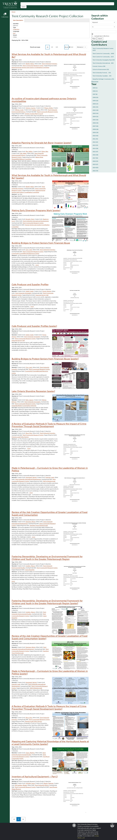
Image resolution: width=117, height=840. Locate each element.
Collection (16, 29)
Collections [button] (5, 17)
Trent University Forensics (49, 63)
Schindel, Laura (30, 783)
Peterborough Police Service (20, 437)
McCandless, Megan (21, 785)
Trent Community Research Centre (33, 65)
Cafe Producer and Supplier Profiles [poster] (34, 326)
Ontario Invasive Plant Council (34, 113)
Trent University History (42, 785)
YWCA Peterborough (49, 481)
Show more (94, 81)
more (37, 265)
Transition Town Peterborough (39, 525)
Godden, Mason (30, 566)
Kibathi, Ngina (30, 63)
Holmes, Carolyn (30, 108)
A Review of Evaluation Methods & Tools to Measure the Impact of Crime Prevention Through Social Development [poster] (49, 707)
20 (47, 47)
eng (14, 33)
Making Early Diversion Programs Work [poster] (36, 210)
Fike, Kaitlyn (29, 151)
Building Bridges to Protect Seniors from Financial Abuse (41, 243)
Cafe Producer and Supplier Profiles (30, 284)
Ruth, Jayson (29, 400)
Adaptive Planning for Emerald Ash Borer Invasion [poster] (41, 142)
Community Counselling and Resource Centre (25, 253)
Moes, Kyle (29, 433)
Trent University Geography (23, 293)
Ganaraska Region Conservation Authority (24, 405)
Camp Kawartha (29, 569)
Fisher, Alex (44, 151)
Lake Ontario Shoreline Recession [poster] (33, 391)
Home (13, 12)
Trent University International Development (36, 221)
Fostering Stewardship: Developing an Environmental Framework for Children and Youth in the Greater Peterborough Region (47, 558)
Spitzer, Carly (36, 110)
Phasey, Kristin (48, 108)
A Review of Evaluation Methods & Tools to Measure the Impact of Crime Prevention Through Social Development (49, 425)
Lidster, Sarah (29, 291)
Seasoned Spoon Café (41, 295)
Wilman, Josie (19, 110)
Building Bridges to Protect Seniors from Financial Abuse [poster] (45, 359)
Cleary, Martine (30, 753)
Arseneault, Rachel (31, 477)
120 (57, 47)
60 (52, 47)
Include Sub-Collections (102, 36)
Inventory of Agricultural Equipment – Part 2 (35, 776)
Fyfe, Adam (23, 153)
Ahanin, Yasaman (48, 783)
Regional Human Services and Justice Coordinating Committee (30, 67)
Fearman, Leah (49, 477)
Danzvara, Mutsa (30, 521)
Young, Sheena (46, 291)
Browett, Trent (30, 219)
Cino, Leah (29, 249)
